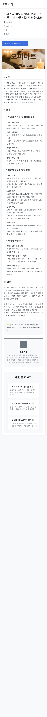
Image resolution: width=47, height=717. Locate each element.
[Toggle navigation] (42, 4)
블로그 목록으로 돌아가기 (16, 43)
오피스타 (7, 4)
